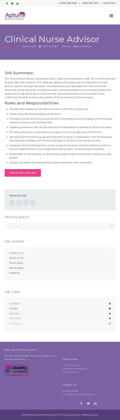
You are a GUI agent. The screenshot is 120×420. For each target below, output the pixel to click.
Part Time (15, 318)
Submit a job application (74, 368)
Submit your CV (70, 372)
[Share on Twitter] (19, 202)
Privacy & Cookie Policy (69, 415)
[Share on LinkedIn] (26, 202)
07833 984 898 (68, 3)
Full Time (14, 313)
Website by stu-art (90, 415)
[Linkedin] (17, 3)
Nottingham (16, 268)
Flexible (13, 308)
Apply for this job (23, 173)
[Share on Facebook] (12, 202)
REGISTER (109, 3)
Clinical (66, 46)
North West (16, 263)
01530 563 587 (90, 3)
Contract (14, 303)
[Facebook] (7, 3)
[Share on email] (33, 202)
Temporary (15, 323)
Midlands (14, 273)
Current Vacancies (71, 365)
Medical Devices (82, 46)
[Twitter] (12, 3)
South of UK (16, 253)
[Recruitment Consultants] (15, 15)
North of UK (16, 258)
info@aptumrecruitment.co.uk (80, 394)
